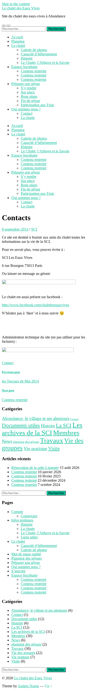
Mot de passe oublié (26, 554)
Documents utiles (21, 425)
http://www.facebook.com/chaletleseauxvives (35, 305)
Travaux (51, 440)
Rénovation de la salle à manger (35, 468)
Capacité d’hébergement (39, 54)
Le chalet (18, 46)
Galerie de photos (34, 50)
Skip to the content (16, 4)
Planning (18, 41)
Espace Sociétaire (24, 67)
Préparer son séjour (25, 84)
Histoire (27, 58)
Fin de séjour (30, 101)
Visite (54, 448)
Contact (26, 113)
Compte (17, 512)
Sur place (28, 92)
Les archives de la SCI (42, 428)
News (7, 441)
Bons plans (29, 96)
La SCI (63, 425)
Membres (66, 432)
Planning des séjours (26, 558)
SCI (34, 229)
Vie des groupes (23, 653)
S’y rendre (28, 88)
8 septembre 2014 (15, 229)
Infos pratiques (22, 520)
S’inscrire (18, 571)
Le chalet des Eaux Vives (21, 8)
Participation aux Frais (37, 105)
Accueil (17, 37)
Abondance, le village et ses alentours (35, 418)
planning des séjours (26, 442)
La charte (28, 118)
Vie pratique (35, 448)
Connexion (29, 516)
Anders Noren (28, 686)
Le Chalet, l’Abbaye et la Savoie (45, 63)
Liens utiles (29, 537)
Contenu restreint (33, 71)
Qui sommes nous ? (26, 109)
